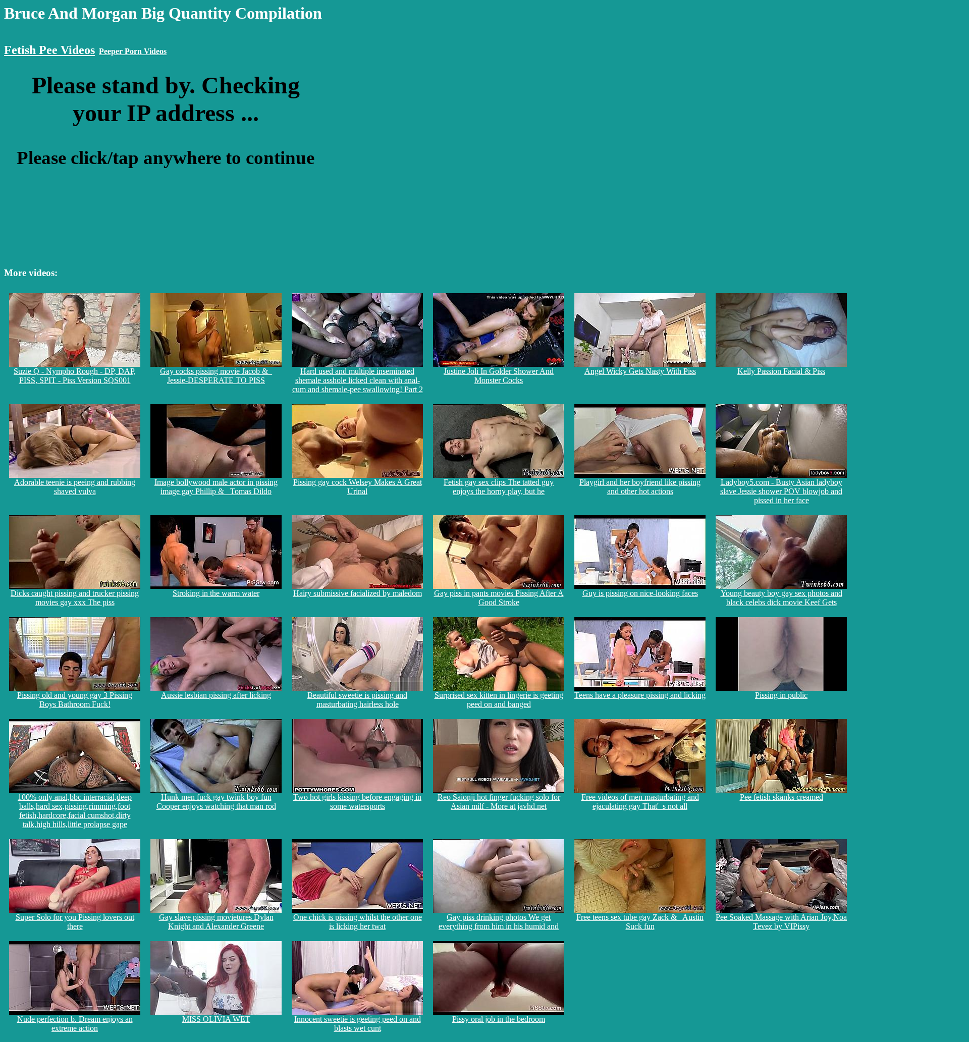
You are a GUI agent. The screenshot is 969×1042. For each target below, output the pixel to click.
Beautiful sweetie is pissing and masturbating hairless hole (357, 699)
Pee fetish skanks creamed (781, 797)
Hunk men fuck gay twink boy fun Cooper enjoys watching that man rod (216, 801)
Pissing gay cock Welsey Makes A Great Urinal (357, 487)
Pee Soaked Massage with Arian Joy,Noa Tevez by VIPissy (781, 921)
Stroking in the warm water (216, 593)
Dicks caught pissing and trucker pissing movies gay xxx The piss (75, 598)
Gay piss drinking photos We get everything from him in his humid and (499, 921)
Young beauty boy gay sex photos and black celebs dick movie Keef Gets (781, 598)
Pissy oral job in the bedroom (498, 1019)
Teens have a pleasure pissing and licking (640, 695)
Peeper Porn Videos (133, 51)
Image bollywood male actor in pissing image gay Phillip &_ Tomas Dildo (216, 487)
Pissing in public (781, 695)
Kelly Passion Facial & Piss (781, 371)
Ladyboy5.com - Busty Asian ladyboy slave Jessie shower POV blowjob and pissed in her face (781, 491)
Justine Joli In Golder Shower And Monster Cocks (499, 376)
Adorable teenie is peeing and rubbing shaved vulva (74, 487)
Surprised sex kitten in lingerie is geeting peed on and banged (499, 699)
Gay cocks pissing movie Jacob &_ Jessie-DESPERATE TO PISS (216, 376)
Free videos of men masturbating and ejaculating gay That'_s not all (640, 801)
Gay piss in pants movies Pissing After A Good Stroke (499, 598)
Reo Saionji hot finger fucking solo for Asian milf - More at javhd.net (499, 801)
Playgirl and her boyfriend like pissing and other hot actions (640, 487)
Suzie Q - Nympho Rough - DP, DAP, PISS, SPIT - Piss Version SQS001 (75, 376)
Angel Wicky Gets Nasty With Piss (640, 371)
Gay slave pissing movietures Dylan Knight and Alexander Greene (216, 921)
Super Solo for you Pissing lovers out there (75, 921)
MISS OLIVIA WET (216, 1019)
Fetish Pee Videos (49, 50)
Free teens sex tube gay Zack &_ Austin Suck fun (640, 921)
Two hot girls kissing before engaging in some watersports (357, 801)
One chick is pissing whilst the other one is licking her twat (357, 921)
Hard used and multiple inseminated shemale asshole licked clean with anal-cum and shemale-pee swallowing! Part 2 (357, 380)
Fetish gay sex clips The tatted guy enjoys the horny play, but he (499, 487)
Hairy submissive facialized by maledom (357, 593)
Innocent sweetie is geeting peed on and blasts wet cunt (357, 1023)
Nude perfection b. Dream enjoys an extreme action (75, 1023)
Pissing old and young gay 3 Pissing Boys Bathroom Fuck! (74, 699)
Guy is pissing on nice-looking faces (640, 593)
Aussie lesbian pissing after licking (216, 695)
